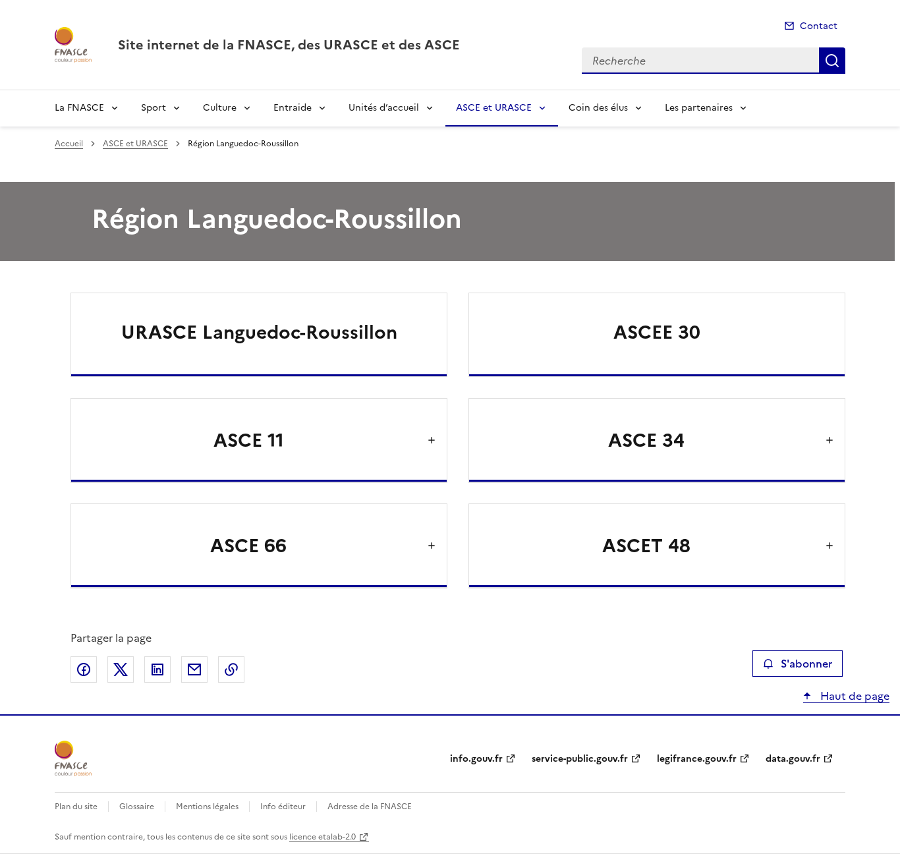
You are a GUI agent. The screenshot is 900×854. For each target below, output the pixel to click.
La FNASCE (79, 108)
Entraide (292, 108)
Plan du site (76, 806)
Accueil (69, 144)
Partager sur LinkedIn (157, 669)
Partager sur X (120, 669)
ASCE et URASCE (494, 108)
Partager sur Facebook (83, 669)
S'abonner (806, 663)
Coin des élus (598, 108)
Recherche (832, 60)
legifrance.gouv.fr (697, 759)
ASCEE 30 (656, 332)
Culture (220, 108)
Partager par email (194, 669)
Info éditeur (283, 806)
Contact (818, 26)
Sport (153, 108)
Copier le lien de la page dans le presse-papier (231, 669)
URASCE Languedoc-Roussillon (259, 332)
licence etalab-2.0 (322, 837)
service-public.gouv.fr (580, 759)
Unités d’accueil (384, 108)
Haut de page (853, 696)
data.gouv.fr (793, 759)
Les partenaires (699, 108)
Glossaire (136, 806)
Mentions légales (207, 806)
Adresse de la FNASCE (369, 806)
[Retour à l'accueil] (73, 758)
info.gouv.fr (476, 759)
